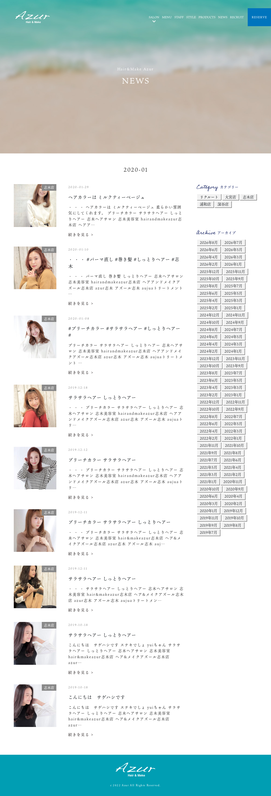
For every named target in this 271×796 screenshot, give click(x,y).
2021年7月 (208, 460)
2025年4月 (209, 300)
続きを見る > (81, 234)
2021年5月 (208, 467)
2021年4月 (232, 467)
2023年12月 (209, 358)
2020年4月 (233, 496)
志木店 (248, 197)
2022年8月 (209, 416)
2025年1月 (233, 308)
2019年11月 (209, 518)
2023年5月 (233, 380)
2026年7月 (233, 242)
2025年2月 (209, 308)
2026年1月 (233, 264)
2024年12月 (209, 315)
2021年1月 (208, 481)
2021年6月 (232, 460)
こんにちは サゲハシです (96, 697)
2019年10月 (234, 518)
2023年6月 (209, 380)
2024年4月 (209, 344)
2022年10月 (209, 409)
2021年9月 (208, 453)
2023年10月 (209, 366)
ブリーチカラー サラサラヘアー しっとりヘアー (119, 522)
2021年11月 (209, 445)
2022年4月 (209, 431)
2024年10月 (209, 322)
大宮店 (230, 197)
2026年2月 (209, 264)
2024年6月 (209, 336)
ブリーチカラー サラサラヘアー (102, 460)
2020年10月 (209, 489)
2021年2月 (232, 474)
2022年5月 (233, 423)
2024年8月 (209, 329)
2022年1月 (233, 438)
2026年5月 (233, 249)
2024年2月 (209, 351)
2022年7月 (233, 416)
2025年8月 (209, 286)
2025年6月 (209, 293)
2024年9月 (235, 322)
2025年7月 (233, 286)
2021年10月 (234, 445)
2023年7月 (233, 373)
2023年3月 (233, 387)
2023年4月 (209, 387)
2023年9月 (235, 366)
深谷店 (223, 204)
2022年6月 (209, 423)
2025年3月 (233, 300)
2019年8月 (232, 525)
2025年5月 (233, 293)
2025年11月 (235, 271)
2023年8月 (209, 373)
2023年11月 (235, 358)
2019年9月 (208, 525)
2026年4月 (209, 257)
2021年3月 (208, 474)
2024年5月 (233, 336)
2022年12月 (209, 402)
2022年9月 (235, 409)
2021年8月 (232, 453)
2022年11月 (235, 402)
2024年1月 (233, 351)
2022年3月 (233, 431)
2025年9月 (235, 278)
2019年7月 (208, 532)
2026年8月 (209, 242)
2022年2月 (209, 438)
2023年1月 (233, 395)
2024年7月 (233, 329)
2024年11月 (235, 315)
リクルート (209, 197)
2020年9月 (235, 489)
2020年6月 (209, 496)
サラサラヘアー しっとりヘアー (102, 397)
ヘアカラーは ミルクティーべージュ (106, 197)
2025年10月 (209, 278)
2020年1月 (208, 510)
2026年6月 (209, 249)
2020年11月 (232, 481)
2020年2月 (233, 503)
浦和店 (205, 204)
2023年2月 (209, 395)
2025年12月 (209, 271)
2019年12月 (233, 510)
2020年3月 (209, 503)
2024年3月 (233, 344)
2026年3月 (233, 257)
